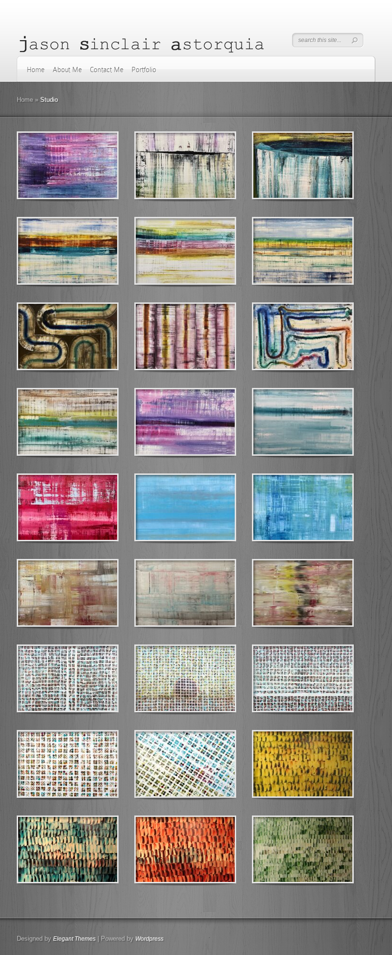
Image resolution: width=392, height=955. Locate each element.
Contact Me (106, 70)
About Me (67, 70)
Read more (92, 165)
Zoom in (46, 165)
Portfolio (143, 70)
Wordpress (149, 938)
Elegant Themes (74, 938)
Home (35, 70)
